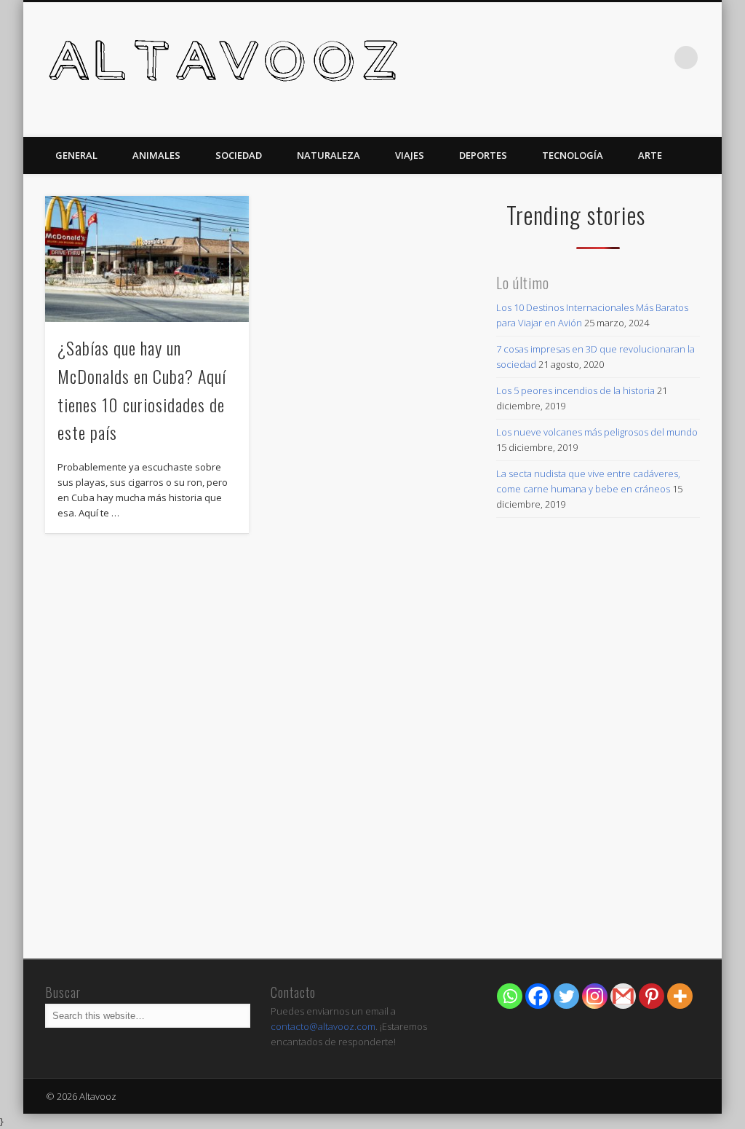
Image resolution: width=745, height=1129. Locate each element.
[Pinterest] (651, 996)
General (76, 155)
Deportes (483, 155)
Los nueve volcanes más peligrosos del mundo (597, 431)
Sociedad (238, 155)
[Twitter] (566, 996)
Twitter (656, 57)
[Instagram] (594, 996)
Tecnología (572, 155)
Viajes (409, 155)
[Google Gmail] (623, 996)
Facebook (626, 57)
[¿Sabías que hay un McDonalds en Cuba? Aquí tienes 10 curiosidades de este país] (146, 258)
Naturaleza (328, 155)
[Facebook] (538, 996)
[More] (680, 996)
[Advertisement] (597, 846)
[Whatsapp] (509, 996)
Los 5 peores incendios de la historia (575, 390)
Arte (650, 155)
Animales (156, 155)
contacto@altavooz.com (323, 1026)
